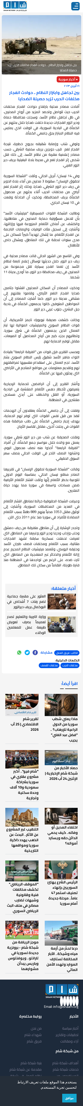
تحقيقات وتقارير (67, 1034)
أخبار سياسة (70, 1028)
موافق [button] (69, 1098)
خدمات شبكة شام (66, 1069)
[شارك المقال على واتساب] (19, 652)
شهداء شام (33, 1034)
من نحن (36, 1028)
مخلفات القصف (49, 665)
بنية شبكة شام (31, 1063)
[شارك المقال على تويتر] (27, 652)
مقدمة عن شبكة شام (26, 1069)
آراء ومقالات (69, 1041)
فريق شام (34, 1041)
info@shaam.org (66, 1006)
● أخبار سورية (68, 79)
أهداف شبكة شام (65, 1063)
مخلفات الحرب (70, 665)
